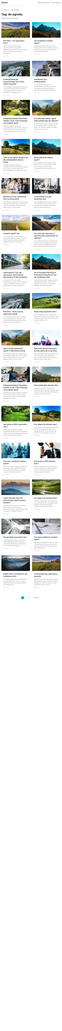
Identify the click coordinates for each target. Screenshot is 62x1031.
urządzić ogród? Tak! (11, 233)
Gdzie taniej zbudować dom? (45, 312)
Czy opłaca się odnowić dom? (45, 424)
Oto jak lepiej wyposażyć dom (15, 537)
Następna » (37, 597)
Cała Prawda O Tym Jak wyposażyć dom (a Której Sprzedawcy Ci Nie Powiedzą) (15, 275)
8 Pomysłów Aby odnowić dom (46, 385)
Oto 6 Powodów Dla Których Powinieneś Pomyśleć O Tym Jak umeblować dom (45, 275)
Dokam (4, 2)
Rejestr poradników (44, 2)
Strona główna (56, 2)
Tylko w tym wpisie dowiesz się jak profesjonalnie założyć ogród (15, 160)
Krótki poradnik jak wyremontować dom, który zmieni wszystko (13, 81)
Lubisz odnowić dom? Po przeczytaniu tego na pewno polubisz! (14, 500)
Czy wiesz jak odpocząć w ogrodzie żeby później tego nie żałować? (46, 235)
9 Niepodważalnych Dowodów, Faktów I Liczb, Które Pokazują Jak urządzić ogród (15, 121)
